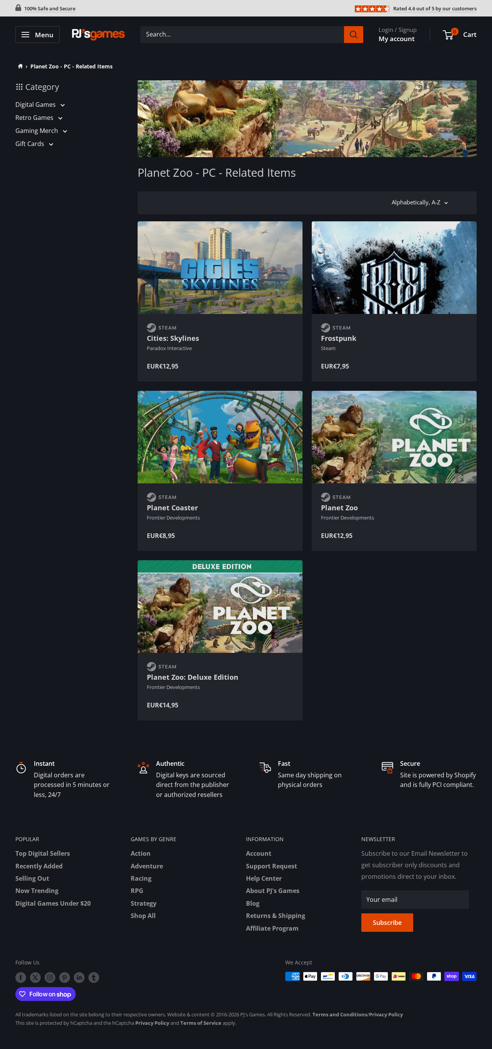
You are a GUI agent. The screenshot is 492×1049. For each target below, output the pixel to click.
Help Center (264, 878)
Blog (252, 903)
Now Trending (36, 890)
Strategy (143, 903)
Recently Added (39, 866)
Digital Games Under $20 (53, 903)
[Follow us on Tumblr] (93, 977)
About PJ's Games (272, 890)
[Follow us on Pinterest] (64, 977)
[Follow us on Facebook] (20, 977)
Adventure (147, 866)
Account (258, 853)
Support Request (271, 866)
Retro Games (35, 117)
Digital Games (36, 104)
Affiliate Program (272, 928)
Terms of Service (200, 1022)
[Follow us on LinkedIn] (79, 977)
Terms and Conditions (339, 1014)
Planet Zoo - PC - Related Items (71, 66)
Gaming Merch (37, 130)
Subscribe (387, 922)
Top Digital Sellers (42, 853)
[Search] (353, 34)
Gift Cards (30, 143)
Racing (141, 878)
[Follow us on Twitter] (35, 977)
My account (397, 38)
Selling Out (32, 878)
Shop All (143, 915)
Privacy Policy (386, 1014)
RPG (137, 890)
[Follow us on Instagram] (50, 977)
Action (141, 853)
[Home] (19, 66)
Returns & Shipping (275, 915)
